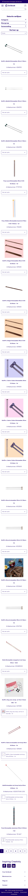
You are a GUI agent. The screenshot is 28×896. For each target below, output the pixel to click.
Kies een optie (5, 72)
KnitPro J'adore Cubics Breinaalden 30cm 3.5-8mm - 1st (14, 421)
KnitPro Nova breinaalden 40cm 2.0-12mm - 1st (14, 540)
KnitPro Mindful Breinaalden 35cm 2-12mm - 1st (14, 141)
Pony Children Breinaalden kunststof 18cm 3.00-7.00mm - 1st (14, 221)
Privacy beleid (23, 892)
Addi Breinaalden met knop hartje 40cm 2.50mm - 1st (14, 786)
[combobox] (14, 9)
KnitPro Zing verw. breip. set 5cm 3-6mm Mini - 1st (14, 700)
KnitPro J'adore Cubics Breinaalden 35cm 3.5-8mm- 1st (14, 461)
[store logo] (10, 5)
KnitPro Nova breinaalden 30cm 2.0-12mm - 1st (14, 501)
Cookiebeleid (14, 894)
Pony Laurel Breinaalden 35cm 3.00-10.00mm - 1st (14, 181)
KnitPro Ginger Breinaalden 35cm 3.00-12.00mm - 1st (14, 341)
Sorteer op (14, 30)
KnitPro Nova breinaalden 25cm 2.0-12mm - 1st (14, 580)
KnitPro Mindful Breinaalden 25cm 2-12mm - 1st (14, 61)
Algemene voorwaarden (6, 892)
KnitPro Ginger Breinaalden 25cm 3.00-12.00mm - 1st (14, 261)
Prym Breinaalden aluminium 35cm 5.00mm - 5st (14, 828)
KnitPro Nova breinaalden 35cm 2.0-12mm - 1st (14, 620)
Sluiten (25, 72)
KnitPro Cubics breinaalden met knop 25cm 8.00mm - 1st (14, 743)
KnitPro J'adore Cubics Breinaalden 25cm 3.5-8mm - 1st (14, 381)
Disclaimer (16, 892)
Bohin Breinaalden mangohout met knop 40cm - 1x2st (14, 660)
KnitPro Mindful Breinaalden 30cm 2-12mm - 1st (14, 101)
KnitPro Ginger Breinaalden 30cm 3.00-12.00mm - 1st (14, 301)
